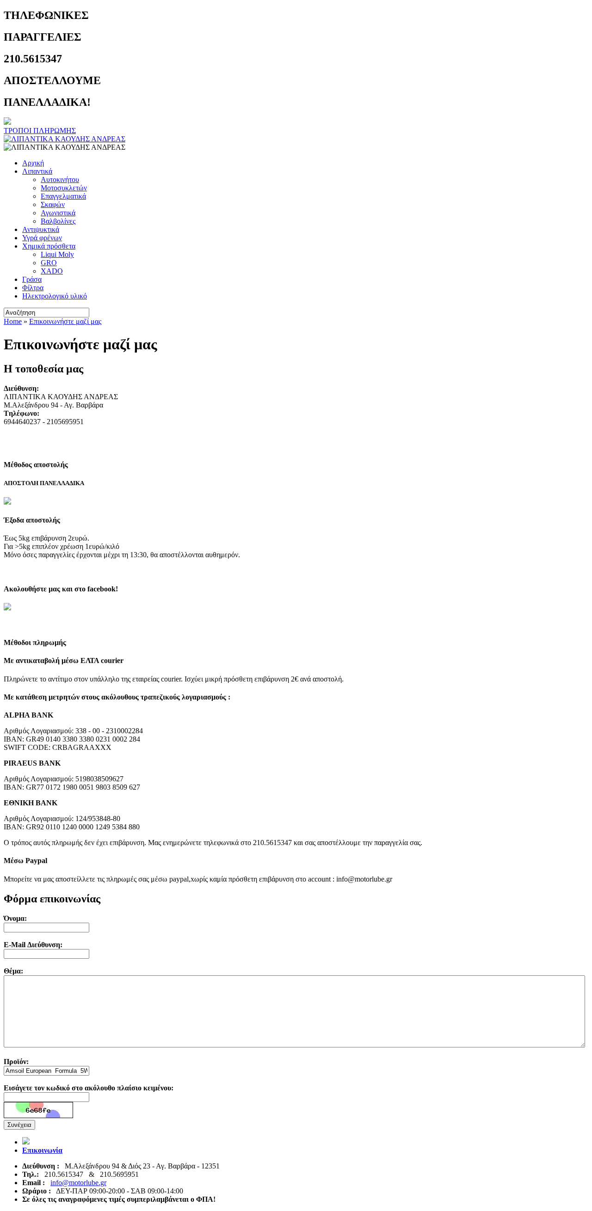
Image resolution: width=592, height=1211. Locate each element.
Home (13, 321)
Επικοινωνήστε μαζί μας (65, 321)
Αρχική (33, 163)
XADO (52, 271)
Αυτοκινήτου (60, 179)
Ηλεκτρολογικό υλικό (54, 296)
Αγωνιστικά (58, 213)
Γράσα (32, 279)
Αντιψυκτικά (40, 229)
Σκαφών (53, 204)
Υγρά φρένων (42, 238)
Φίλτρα (32, 288)
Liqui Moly (57, 254)
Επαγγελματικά (63, 196)
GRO (49, 263)
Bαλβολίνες (58, 221)
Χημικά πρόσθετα (48, 246)
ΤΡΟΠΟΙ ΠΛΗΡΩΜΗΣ (40, 130)
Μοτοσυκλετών (64, 188)
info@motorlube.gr (78, 1183)
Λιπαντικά (37, 171)
